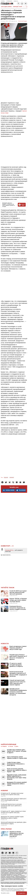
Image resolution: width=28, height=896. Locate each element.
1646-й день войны (6, 6)
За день (16, 746)
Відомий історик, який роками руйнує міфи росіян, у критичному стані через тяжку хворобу (16, 777)
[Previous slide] (24, 7)
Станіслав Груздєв (22, 21)
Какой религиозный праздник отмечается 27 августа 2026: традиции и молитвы (18, 674)
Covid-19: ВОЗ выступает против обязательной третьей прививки (18, 592)
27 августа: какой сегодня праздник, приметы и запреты (16, 665)
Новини (4, 790)
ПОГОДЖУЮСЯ (21, 893)
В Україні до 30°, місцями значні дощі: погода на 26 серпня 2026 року (12, 794)
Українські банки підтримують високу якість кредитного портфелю (16, 834)
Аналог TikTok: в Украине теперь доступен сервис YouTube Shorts (18, 600)
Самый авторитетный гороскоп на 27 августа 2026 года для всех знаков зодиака (17, 682)
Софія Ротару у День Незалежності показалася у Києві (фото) (15, 764)
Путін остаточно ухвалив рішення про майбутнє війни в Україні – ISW (16, 770)
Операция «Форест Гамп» (20, 6)
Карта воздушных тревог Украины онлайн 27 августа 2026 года (18, 648)
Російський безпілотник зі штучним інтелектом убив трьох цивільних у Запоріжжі (11, 806)
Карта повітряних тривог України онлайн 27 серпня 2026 (17, 757)
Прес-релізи (6, 829)
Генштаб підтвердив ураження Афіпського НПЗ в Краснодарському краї (13, 799)
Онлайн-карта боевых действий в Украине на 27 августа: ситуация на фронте (18, 657)
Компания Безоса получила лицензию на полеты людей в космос (17, 608)
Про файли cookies (5, 893)
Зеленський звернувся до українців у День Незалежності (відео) (13, 823)
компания (12, 477)
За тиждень (4, 746)
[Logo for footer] (7, 849)
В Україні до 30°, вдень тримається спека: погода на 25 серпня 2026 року (13, 812)
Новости (5, 643)
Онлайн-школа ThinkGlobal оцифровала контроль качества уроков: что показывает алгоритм (18, 692)
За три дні (10, 746)
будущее (6, 477)
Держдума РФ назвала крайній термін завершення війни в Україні (17, 784)
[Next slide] (26, 7)
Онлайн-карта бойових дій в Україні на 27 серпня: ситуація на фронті (16, 751)
